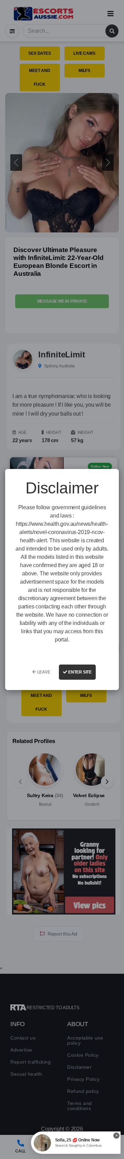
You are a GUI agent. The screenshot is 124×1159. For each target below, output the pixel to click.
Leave (43, 672)
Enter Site (79, 672)
